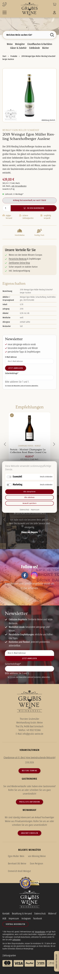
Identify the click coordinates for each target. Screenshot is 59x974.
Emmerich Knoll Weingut (19, 871)
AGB (4, 918)
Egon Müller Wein (16, 856)
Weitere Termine (29, 770)
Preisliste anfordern (29, 802)
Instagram (26, 918)
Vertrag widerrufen (15, 924)
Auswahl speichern (29, 503)
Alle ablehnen (29, 497)
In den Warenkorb (35, 208)
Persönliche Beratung (17, 259)
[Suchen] (52, 35)
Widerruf (52, 913)
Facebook (37, 918)
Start (4, 56)
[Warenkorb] (54, 5)
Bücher (45, 47)
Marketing (17, 484)
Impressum (35, 510)
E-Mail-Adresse (11, 357)
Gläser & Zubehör (18, 47)
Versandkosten (40, 932)
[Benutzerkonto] (54, 13)
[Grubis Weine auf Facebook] (24, 575)
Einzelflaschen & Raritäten (39, 44)
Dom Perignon (36, 863)
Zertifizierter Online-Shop (19, 263)
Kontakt (5, 913)
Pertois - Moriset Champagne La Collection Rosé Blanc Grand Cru (28, 451)
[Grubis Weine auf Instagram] (34, 575)
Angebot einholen (29, 833)
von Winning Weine (37, 856)
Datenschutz (24, 510)
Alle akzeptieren (29, 492)
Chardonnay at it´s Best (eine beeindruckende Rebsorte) (29, 757)
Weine (10, 44)
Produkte (14, 56)
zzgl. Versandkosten (19, 186)
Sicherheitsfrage (11, 373)
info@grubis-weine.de (33, 733)
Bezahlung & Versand (22, 913)
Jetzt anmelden (15, 368)
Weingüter (20, 44)
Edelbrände (34, 47)
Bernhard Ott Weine (17, 863)
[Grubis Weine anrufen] (9, 4)
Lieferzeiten (16, 940)
